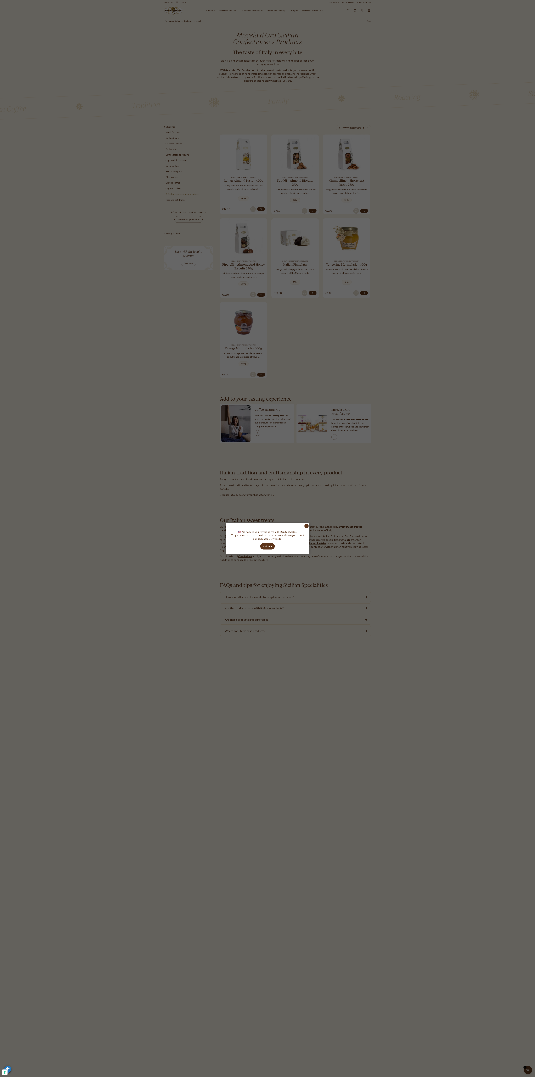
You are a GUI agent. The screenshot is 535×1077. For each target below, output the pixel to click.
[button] (7, 1069)
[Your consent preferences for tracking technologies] (5, 1072)
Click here (267, 546)
